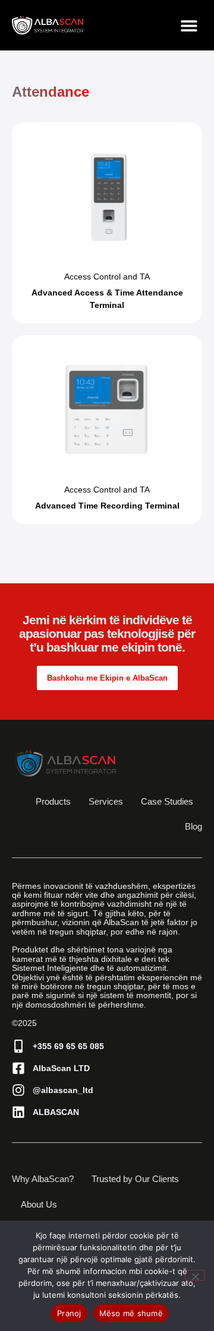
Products (53, 801)
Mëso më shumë (131, 1313)
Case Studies (167, 801)
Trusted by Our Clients (135, 1179)
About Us (39, 1204)
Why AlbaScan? (43, 1179)
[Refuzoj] (195, 1275)
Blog (193, 826)
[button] (188, 25)
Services (106, 801)
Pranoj (69, 1313)
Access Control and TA (107, 276)
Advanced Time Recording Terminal (107, 505)
